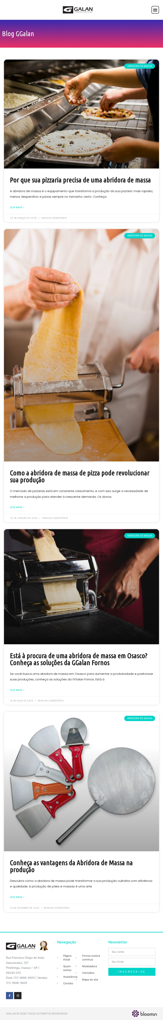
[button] (155, 10)
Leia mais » (17, 207)
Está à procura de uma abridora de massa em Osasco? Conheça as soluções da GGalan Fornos (78, 659)
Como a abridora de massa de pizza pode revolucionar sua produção (79, 476)
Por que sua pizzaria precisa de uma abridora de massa (80, 180)
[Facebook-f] (9, 995)
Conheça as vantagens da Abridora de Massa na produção (71, 866)
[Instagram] (17, 995)
